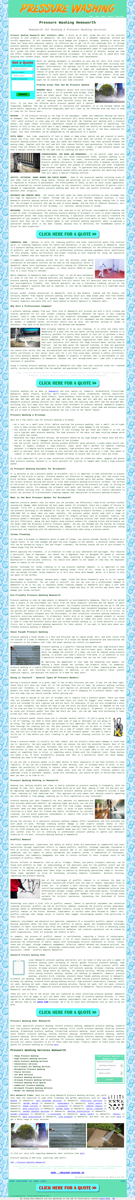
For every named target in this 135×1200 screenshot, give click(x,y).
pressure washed (66, 103)
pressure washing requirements (65, 999)
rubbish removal (94, 1106)
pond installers (31, 1109)
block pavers (95, 1103)
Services (43, 1181)
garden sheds (62, 1109)
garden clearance (19, 1114)
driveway (114, 195)
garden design (30, 1103)
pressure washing (19, 46)
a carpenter (61, 1106)
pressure (64, 438)
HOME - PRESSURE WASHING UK (67, 1173)
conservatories (93, 165)
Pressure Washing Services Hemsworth (38, 1050)
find (18, 1026)
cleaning (26, 245)
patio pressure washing (65, 965)
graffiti (100, 921)
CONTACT (110, 16)
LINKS (97, 16)
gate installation (32, 1117)
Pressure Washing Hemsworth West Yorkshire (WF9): (37, 35)
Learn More (104, 1199)
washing (56, 185)
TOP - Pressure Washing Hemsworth (27, 1162)
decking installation (79, 1111)
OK (114, 1199)
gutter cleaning (94, 1109)
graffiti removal (82, 880)
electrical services (91, 1101)
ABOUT (103, 16)
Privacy (123, 1181)
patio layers (87, 1114)
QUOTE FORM (42, 1002)
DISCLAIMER (120, 16)
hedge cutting (30, 1106)
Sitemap (11, 1181)
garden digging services (36, 1111)
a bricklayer (54, 1114)
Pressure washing (19, 600)
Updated (36, 1181)
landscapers (63, 1103)
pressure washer (45, 474)
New (31, 1181)
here (56, 1045)
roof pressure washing (80, 968)
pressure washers (74, 521)
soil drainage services (49, 1101)
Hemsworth (54, 391)
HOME (91, 16)
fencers (116, 1114)
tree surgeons (65, 1117)
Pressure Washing (21, 1181)
